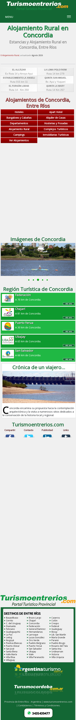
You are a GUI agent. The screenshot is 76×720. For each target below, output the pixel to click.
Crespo (55, 623)
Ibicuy (54, 631)
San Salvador (35, 648)
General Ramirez (37, 629)
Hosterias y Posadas (56, 123)
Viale (31, 654)
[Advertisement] (38, 193)
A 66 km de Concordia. (28, 352)
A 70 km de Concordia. (28, 297)
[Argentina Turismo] (38, 681)
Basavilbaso (12, 617)
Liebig (9, 637)
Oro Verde (34, 640)
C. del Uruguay (13, 623)
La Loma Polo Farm (55, 70)
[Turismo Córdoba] (38, 699)
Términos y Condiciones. (47, 705)
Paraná (55, 640)
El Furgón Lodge (19, 86)
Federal (55, 626)
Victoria (55, 654)
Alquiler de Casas (56, 117)
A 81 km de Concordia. (28, 311)
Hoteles (19, 112)
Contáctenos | (26, 705)
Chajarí (32, 620)
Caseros (55, 617)
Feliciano (10, 629)
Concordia (34, 623)
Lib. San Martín (58, 634)
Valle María (11, 654)
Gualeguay (56, 629)
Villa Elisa (10, 657)
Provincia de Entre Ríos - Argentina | (23, 701)
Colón (54, 620)
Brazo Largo (35, 617)
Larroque (33, 634)
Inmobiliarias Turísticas (56, 134)
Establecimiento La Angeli (19, 78)
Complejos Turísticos (56, 129)
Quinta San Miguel (55, 78)
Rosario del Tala (59, 645)
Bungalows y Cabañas (19, 117)
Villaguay (10, 660)
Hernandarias (36, 631)
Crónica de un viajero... (38, 367)
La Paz (9, 634)
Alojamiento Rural (19, 129)
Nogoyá (10, 640)
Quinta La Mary (55, 86)
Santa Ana (56, 648)
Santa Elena (11, 651)
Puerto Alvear (13, 645)
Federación (34, 626)
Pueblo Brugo (58, 643)
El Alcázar (19, 70)
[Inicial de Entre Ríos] (38, 10)
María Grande (58, 637)
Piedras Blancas (14, 643)
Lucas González (36, 637)
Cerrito (9, 620)
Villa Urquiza (57, 657)
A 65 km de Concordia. (28, 339)
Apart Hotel (55, 112)
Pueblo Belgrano (37, 643)
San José (10, 648)
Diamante (11, 626)
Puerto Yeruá (35, 645)
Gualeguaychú (13, 631)
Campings (19, 134)
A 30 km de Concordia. (28, 325)
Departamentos (19, 123)
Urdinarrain (57, 651)
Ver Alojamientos (19, 140)
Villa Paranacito (36, 657)
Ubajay (32, 651)
